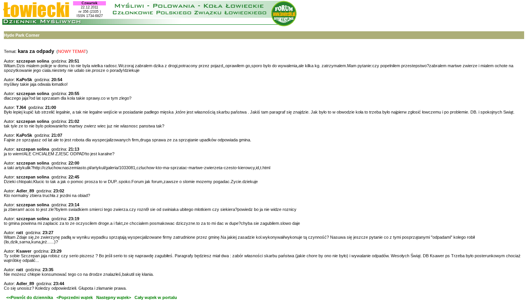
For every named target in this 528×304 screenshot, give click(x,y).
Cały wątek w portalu (156, 297)
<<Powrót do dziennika (28, 297)
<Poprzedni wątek (74, 297)
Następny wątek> (113, 297)
